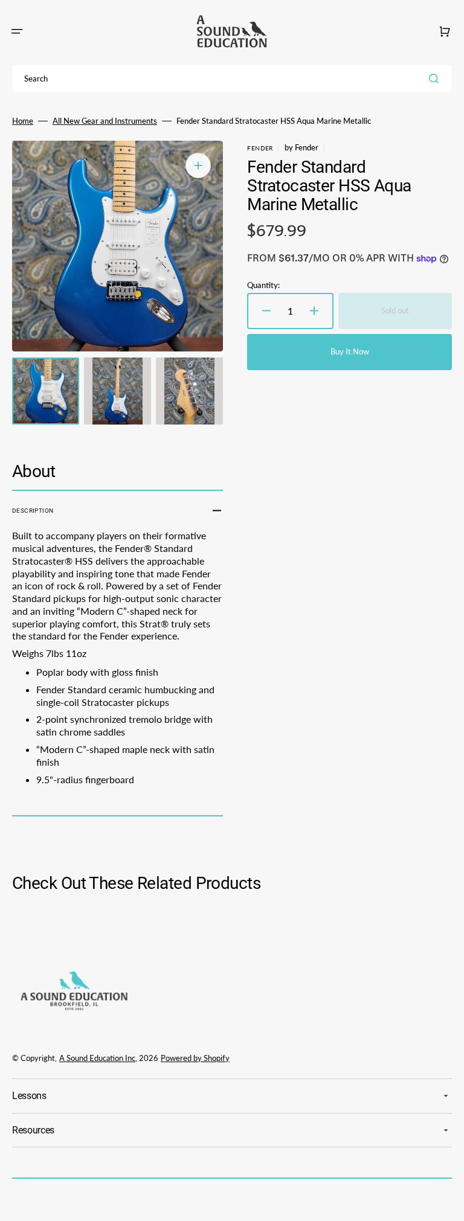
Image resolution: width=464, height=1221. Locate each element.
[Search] (436, 78)
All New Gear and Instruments (105, 121)
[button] (17, 31)
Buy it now (349, 351)
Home (22, 121)
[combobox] (232, 78)
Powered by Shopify (195, 1058)
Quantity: (263, 285)
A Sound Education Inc (97, 1058)
